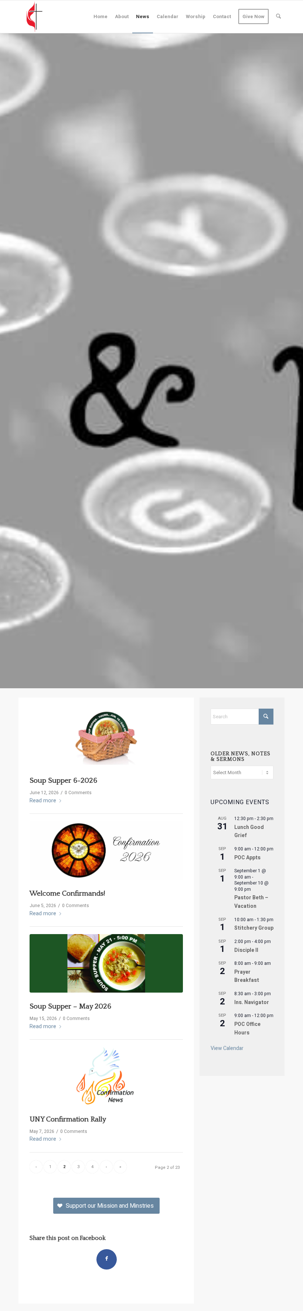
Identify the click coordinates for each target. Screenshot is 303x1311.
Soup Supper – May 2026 (70, 1006)
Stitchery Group (253, 928)
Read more (43, 800)
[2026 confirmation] (106, 850)
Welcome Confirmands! (67, 893)
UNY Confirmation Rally (68, 1119)
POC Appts (247, 858)
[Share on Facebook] (106, 1259)
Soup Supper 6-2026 (63, 781)
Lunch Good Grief (249, 831)
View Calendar (227, 1048)
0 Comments (78, 792)
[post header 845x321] (106, 963)
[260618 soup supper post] (106, 738)
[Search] (278, 16)
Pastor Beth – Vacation (251, 902)
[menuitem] (100, 16)
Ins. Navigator (251, 1002)
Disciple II (246, 950)
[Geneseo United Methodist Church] (34, 16)
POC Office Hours (247, 1028)
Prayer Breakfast (246, 976)
